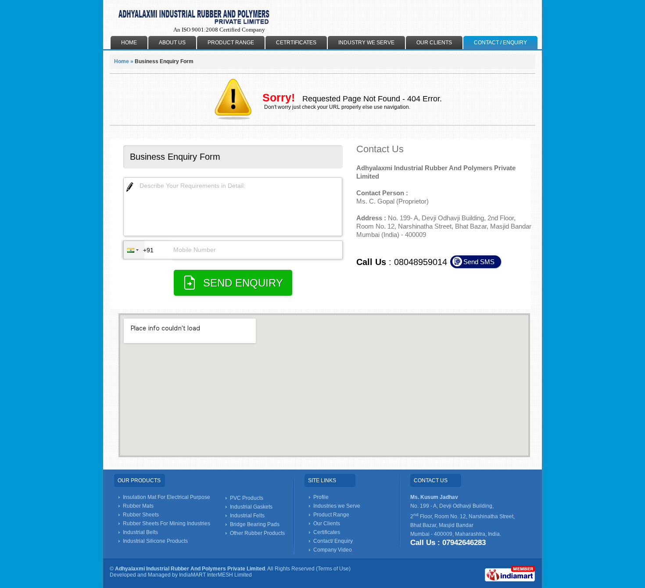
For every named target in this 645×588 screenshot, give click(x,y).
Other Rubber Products (257, 533)
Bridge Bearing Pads (255, 524)
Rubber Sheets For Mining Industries (166, 523)
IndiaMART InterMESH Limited (215, 575)
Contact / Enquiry (500, 42)
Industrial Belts (140, 532)
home (129, 42)
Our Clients (326, 523)
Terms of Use (333, 569)
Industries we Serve (336, 506)
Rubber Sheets (141, 515)
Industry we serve (366, 42)
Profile (321, 497)
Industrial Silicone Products (155, 541)
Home (121, 61)
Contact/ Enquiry (333, 541)
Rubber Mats (138, 506)
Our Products (139, 480)
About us (172, 42)
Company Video (332, 550)
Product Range (231, 42)
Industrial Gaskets (251, 507)
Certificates (326, 532)
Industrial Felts (247, 516)
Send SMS (478, 261)
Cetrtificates (296, 42)
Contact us (431, 480)
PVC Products (246, 498)
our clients (434, 42)
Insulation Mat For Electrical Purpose (166, 497)
